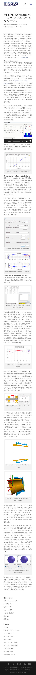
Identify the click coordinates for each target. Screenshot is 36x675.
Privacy (23, 672)
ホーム (6, 627)
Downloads (24, 57)
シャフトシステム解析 (11, 642)
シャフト (6, 604)
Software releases (9, 27)
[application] (18, 132)
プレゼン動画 (8, 613)
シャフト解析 (8, 639)
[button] (18, 133)
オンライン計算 (8, 651)
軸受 (5, 619)
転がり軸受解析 (8, 636)
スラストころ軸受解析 (11, 645)
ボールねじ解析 (8, 648)
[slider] (16, 141)
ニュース (18, 27)
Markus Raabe (13, 24)
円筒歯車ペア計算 (9, 654)
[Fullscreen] (30, 141)
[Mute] (27, 141)
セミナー (6, 607)
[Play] (6, 141)
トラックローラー (9, 633)
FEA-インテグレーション (11, 630)
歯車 (5, 616)
